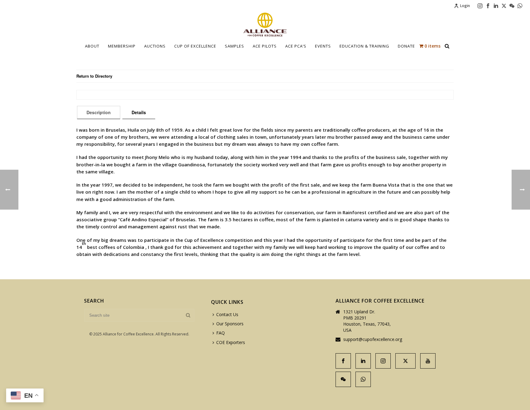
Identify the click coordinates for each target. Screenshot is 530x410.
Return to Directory (94, 76)
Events (323, 46)
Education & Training (364, 46)
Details (139, 112)
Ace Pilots (265, 46)
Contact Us (227, 314)
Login (465, 5)
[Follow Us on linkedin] (363, 361)
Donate (406, 46)
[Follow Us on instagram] (383, 361)
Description (98, 112)
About (92, 46)
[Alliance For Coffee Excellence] (265, 24)
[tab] (98, 112)
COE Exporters (230, 342)
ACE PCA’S (295, 46)
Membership (122, 46)
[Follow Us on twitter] (405, 361)
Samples (234, 46)
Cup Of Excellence (195, 46)
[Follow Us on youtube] (428, 361)
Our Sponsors (230, 324)
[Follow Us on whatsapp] (363, 379)
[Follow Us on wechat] (343, 379)
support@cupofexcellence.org (372, 339)
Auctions (155, 46)
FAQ (220, 333)
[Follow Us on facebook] (343, 361)
